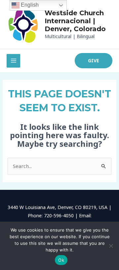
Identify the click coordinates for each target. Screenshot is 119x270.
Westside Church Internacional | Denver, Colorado (75, 21)
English (29, 5)
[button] (93, 60)
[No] (110, 246)
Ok (61, 260)
